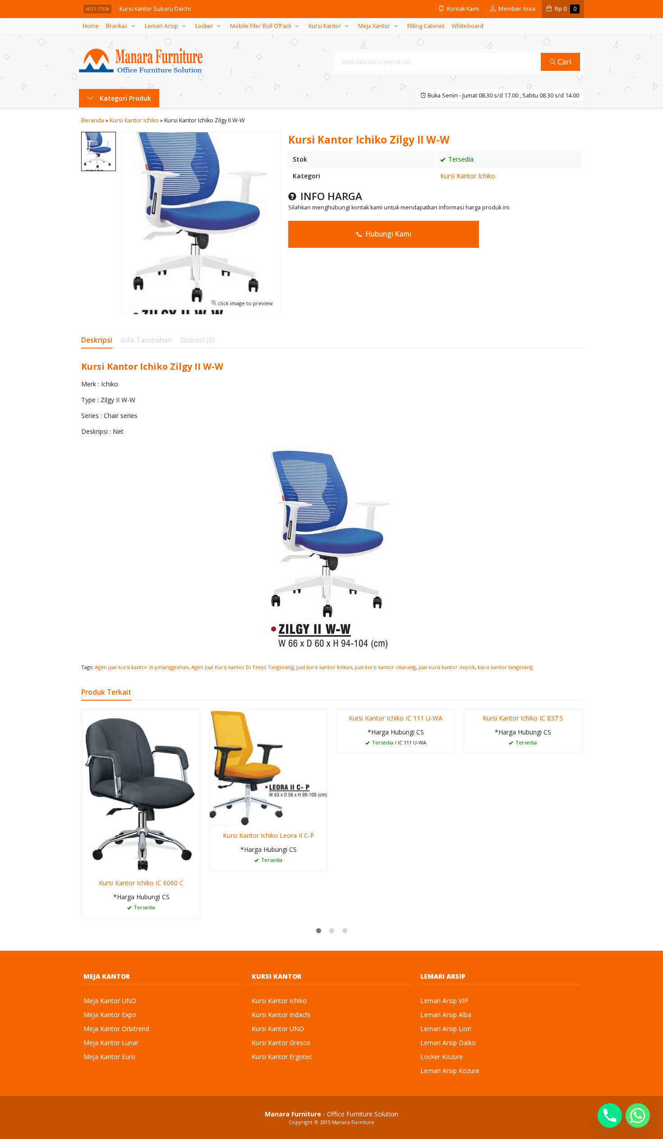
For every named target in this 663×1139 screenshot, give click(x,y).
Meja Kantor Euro (109, 1056)
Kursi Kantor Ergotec (282, 1056)
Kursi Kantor (324, 26)
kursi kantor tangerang (505, 667)
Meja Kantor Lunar (110, 1042)
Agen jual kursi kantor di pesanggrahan (142, 667)
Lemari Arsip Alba (445, 1014)
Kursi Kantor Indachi (281, 1014)
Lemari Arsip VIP (444, 1000)
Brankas (117, 26)
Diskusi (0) (197, 340)
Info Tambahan (146, 340)
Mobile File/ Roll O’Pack (260, 26)
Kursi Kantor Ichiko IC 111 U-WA (395, 718)
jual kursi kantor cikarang (385, 667)
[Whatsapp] (638, 1115)
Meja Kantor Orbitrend (116, 1028)
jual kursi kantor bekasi (324, 667)
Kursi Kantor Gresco (281, 1042)
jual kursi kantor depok (447, 667)
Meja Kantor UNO (109, 1000)
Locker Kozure (441, 1056)
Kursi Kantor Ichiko (467, 176)
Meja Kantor (374, 26)
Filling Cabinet (425, 26)
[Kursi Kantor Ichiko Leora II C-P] (268, 766)
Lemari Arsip (161, 26)
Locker (204, 26)
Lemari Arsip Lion (445, 1028)
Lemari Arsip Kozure (449, 1070)
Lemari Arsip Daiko (448, 1042)
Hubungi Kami (387, 234)
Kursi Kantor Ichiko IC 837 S (523, 718)
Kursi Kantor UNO (278, 1028)
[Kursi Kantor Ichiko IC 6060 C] (141, 790)
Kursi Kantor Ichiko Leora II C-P (268, 835)
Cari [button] (563, 61)
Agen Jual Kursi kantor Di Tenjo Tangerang (242, 667)
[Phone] (610, 1115)
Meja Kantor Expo (109, 1014)
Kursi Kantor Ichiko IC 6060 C (141, 883)
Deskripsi (96, 340)
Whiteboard (467, 26)
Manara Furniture (353, 1122)
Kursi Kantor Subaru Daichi (155, 9)
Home (91, 26)
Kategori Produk (124, 98)
